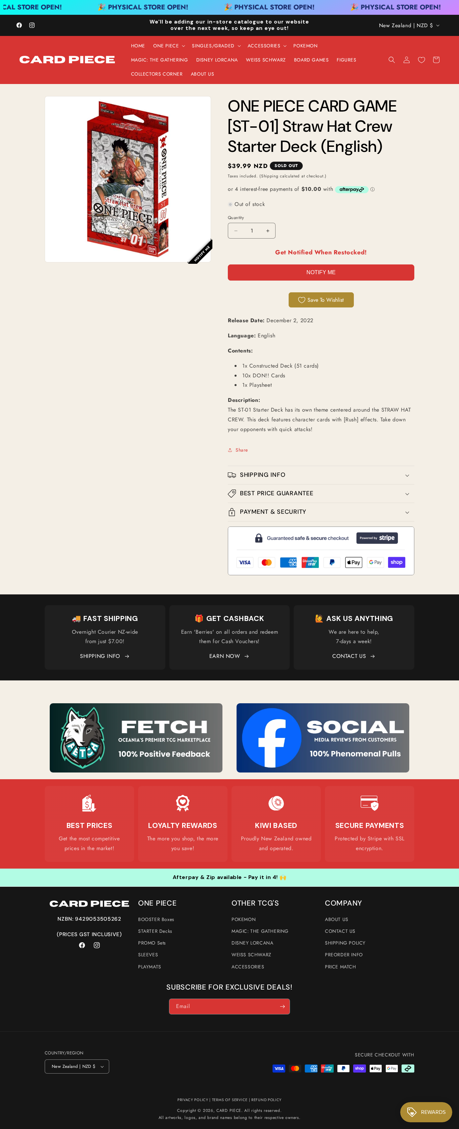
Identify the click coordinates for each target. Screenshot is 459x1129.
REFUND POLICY (266, 1099)
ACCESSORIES (248, 966)
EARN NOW (224, 656)
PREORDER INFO (344, 954)
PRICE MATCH (340, 966)
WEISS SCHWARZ (252, 954)
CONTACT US (349, 656)
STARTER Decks (155, 931)
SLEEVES (148, 954)
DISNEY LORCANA (252, 942)
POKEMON (244, 919)
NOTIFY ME (321, 272)
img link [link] (89, 803)
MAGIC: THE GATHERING (260, 931)
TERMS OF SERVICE (230, 1099)
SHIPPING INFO (100, 656)
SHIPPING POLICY (345, 942)
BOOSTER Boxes (156, 919)
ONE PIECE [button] (157, 903)
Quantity (236, 217)
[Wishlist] (421, 59)
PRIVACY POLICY (192, 1099)
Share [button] (242, 450)
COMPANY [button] (343, 903)
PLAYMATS (149, 966)
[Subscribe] (282, 1006)
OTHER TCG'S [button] (255, 903)
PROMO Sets (152, 942)
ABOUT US (336, 919)
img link (136, 708)
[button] (168, 46)
